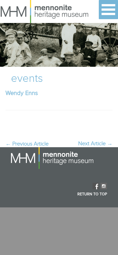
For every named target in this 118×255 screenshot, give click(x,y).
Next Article (95, 143)
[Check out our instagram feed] (103, 186)
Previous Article (27, 144)
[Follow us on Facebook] (95, 186)
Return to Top (92, 194)
